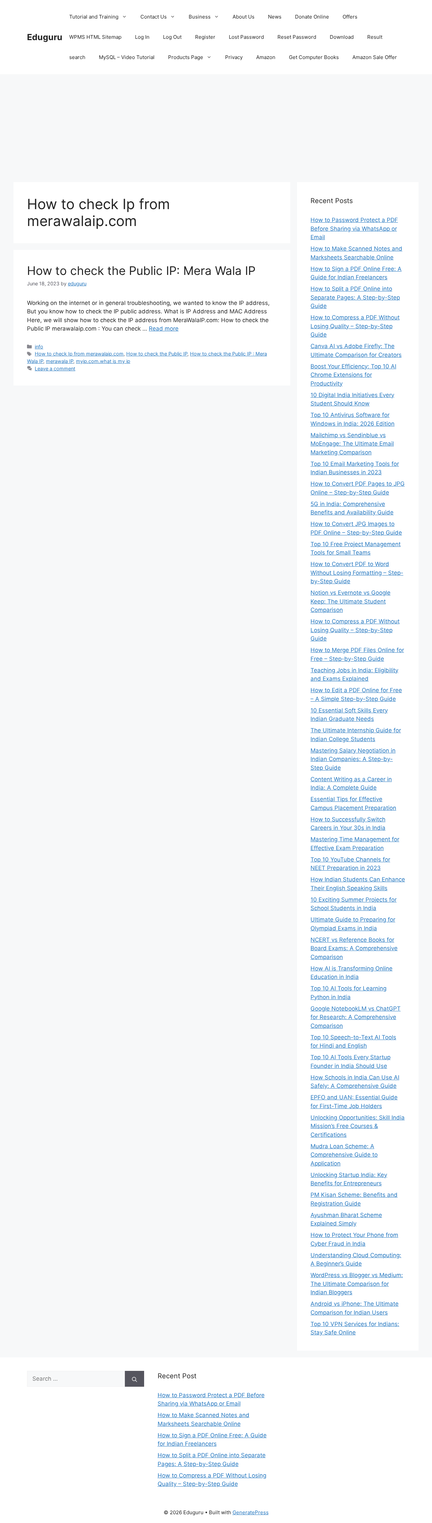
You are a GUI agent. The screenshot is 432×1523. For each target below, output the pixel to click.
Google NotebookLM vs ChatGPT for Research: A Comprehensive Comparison (355, 1017)
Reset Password (296, 37)
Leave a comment (55, 368)
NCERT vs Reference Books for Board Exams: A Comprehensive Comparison (354, 948)
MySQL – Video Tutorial (127, 57)
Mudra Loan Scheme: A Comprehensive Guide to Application (344, 1155)
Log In (142, 37)
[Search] (134, 1379)
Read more (164, 328)
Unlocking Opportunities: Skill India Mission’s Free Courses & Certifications (357, 1126)
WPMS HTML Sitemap (95, 37)
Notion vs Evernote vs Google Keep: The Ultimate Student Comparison (350, 601)
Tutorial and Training (93, 16)
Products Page (185, 57)
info (39, 346)
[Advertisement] (216, 125)
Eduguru (44, 37)
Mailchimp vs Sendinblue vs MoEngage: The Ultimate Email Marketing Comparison (352, 444)
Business (200, 16)
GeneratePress (251, 1512)
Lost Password (246, 37)
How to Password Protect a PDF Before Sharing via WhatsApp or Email (354, 229)
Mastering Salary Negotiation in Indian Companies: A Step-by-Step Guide (353, 759)
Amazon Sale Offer (374, 57)
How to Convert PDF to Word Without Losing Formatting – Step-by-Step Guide (356, 573)
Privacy (234, 57)
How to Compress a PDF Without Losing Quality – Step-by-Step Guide (355, 326)
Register (205, 37)
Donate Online (312, 16)
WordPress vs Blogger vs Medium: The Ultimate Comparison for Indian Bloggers (356, 1284)
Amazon (265, 57)
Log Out (172, 37)
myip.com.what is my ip (103, 361)
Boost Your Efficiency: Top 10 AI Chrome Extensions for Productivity (353, 375)
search (77, 57)
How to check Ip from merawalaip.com (79, 354)
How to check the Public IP (156, 354)
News (274, 16)
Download (342, 37)
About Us (243, 16)
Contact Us (153, 16)
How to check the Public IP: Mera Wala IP (141, 270)
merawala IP (59, 361)
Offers (350, 16)
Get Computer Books (314, 57)
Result (374, 37)
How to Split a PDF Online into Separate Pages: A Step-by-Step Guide (355, 297)
